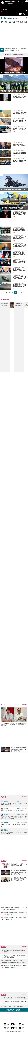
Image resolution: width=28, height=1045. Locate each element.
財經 (10, 22)
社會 (13, 22)
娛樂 (25, 22)
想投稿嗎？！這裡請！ (14, 1010)
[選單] (1, 18)
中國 (17, 22)
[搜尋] (26, 18)
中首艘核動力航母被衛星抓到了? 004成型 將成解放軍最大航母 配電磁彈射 (5, 305)
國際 (6, 22)
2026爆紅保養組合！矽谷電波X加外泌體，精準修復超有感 (19, 305)
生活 (21, 22)
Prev (3, 292)
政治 (2, 22)
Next (24, 292)
